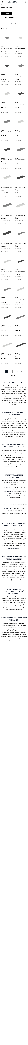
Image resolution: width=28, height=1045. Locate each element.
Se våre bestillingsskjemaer (14, 548)
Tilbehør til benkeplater (9, 17)
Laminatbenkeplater (8, 508)
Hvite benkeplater (8, 491)
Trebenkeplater (7, 487)
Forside (2, 4)
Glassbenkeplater (8, 504)
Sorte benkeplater (9, 495)
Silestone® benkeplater (9, 500)
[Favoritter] (25, 2)
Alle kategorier (7, 13)
